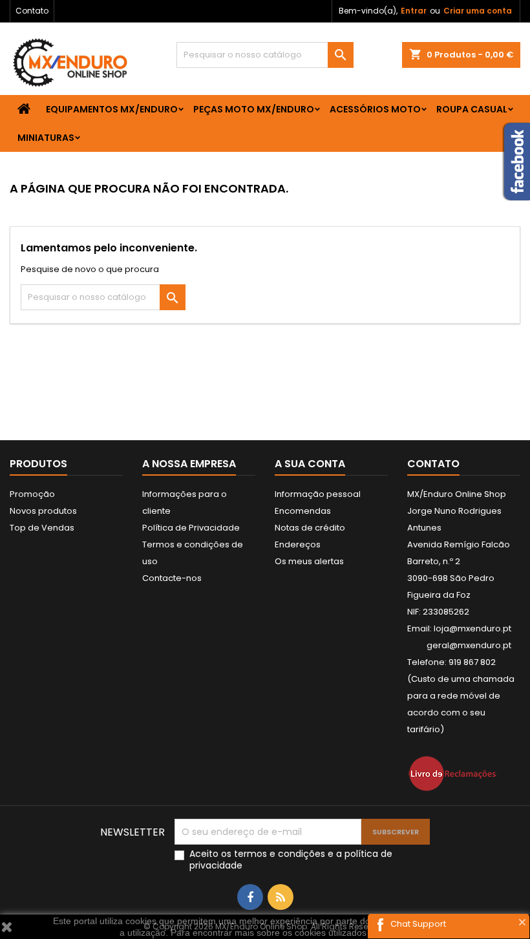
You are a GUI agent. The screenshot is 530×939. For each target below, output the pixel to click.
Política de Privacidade (191, 528)
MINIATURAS (45, 137)
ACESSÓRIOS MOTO (375, 109)
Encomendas (303, 511)
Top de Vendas (42, 528)
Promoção (32, 494)
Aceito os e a (290, 859)
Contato (32, 10)
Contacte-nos (172, 578)
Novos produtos (43, 511)
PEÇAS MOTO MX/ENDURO (253, 109)
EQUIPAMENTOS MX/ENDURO (112, 109)
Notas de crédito (310, 528)
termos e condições (279, 853)
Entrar (414, 10)
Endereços (298, 544)
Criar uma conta (477, 10)
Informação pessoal (318, 494)
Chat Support (418, 924)
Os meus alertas (309, 561)
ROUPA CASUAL (471, 109)
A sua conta (310, 463)
